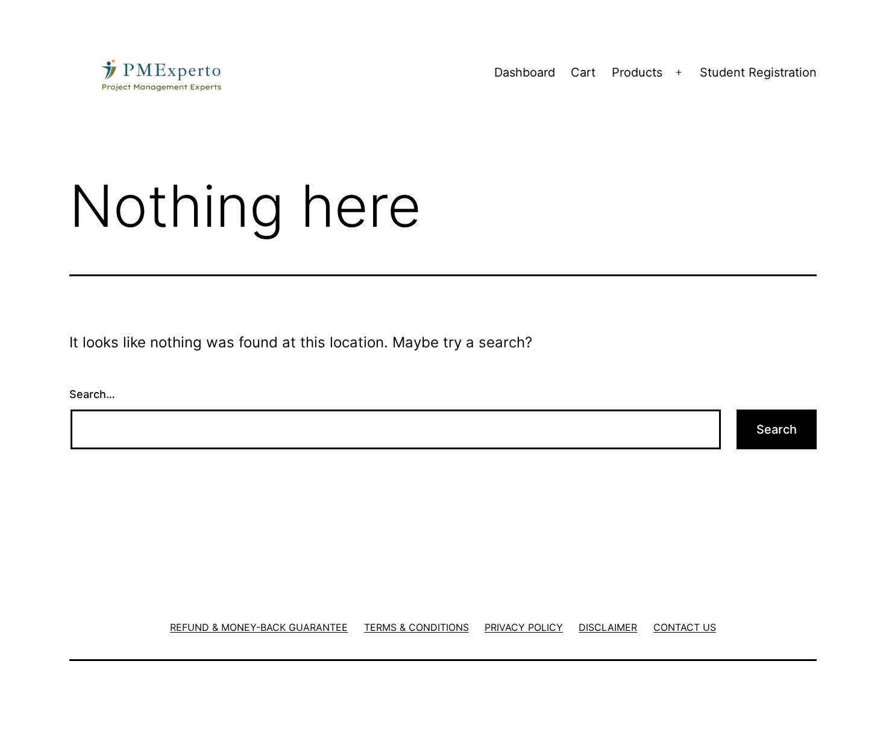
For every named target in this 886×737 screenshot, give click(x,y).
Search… (92, 394)
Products (637, 72)
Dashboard (524, 72)
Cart (583, 72)
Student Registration (758, 72)
